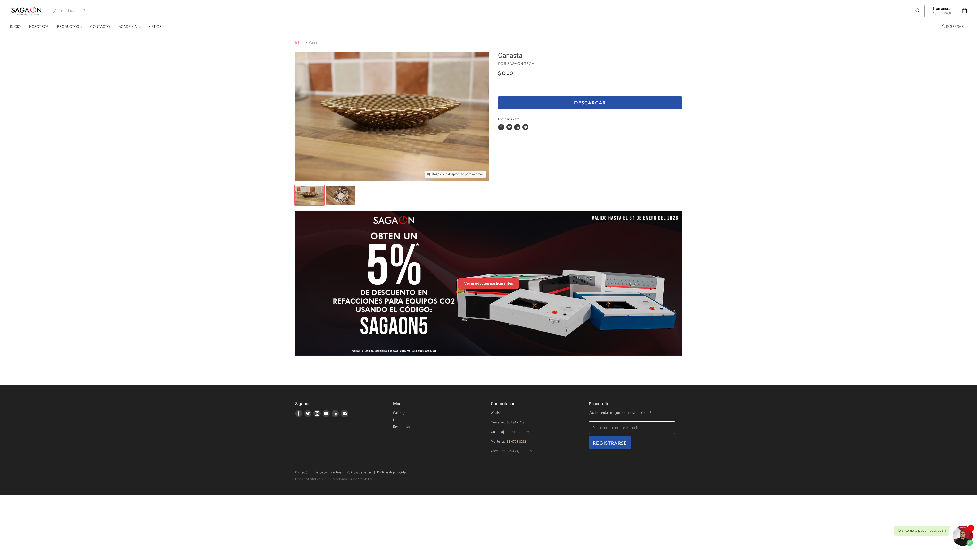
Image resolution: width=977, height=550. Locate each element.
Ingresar (954, 26)
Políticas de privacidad (392, 472)
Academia (128, 26)
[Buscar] (918, 11)
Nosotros (39, 26)
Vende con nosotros (328, 472)
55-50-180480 (942, 13)
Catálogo (399, 412)
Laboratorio (401, 419)
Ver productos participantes (488, 283)
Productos (68, 26)
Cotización (302, 472)
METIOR (155, 26)
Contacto (100, 26)
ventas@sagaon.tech (517, 450)
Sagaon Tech (521, 63)
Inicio (15, 26)
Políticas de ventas (359, 472)
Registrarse (610, 443)
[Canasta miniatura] (309, 195)
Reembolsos (402, 426)
